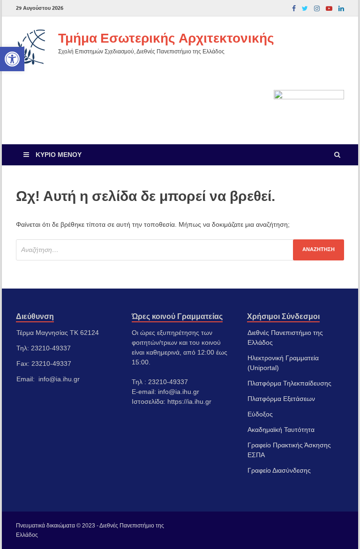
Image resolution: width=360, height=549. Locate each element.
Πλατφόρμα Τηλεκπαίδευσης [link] (289, 383)
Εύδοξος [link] (260, 414)
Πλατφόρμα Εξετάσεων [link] (281, 398)
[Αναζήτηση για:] (180, 249)
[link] (12, 59)
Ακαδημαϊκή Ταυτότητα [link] (281, 429)
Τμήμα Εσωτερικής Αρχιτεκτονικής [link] (166, 38)
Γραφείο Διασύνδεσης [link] (279, 470)
